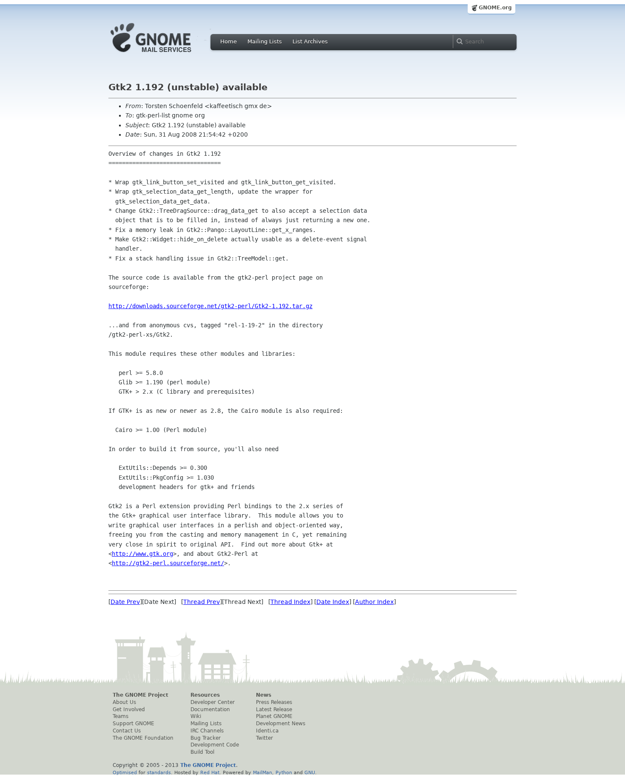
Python (284, 772)
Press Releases (274, 702)
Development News (280, 724)
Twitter (264, 738)
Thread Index (290, 601)
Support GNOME (133, 724)
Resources (205, 695)
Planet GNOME (274, 716)
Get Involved (129, 709)
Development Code (214, 745)
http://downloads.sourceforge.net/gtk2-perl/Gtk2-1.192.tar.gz (210, 306)
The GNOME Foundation (143, 738)
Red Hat (209, 772)
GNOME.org (495, 8)
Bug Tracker (205, 738)
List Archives (310, 41)
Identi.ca (267, 731)
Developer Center (212, 702)
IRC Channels (207, 731)
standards (159, 772)
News (263, 695)
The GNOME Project (140, 695)
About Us (124, 702)
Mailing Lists (264, 41)
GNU (309, 772)
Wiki (195, 716)
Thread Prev (201, 601)
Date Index (332, 601)
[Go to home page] (164, 54)
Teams (120, 716)
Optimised (125, 772)
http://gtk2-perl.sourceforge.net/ (168, 563)
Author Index (374, 601)
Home (228, 41)
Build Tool (202, 752)
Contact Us (127, 731)
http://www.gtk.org (142, 553)
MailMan (262, 772)
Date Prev (125, 601)
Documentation (210, 709)
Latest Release (274, 709)
